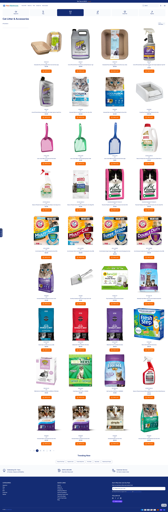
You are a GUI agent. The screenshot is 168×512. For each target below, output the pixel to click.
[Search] (143, 5)
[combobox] (150, 5)
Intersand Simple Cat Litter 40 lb (115, 438)
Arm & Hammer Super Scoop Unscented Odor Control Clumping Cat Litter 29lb (114, 252)
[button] (164, 5)
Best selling (161, 24)
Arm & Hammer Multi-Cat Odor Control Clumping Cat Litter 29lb (80, 251)
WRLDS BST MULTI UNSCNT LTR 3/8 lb (80, 344)
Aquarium (5, 485)
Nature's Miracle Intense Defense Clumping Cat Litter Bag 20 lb (80, 204)
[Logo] (11, 5)
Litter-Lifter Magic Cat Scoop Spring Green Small (80, 158)
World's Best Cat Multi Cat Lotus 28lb (46, 344)
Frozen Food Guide (61, 498)
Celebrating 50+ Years (13, 470)
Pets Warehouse (9, 509)
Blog (58, 499)
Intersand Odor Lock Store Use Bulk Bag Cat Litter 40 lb (114, 112)
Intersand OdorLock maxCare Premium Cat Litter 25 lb (80, 112)
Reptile (4, 494)
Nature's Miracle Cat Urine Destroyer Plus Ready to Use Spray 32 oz (46, 204)
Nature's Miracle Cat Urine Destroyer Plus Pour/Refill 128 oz (149, 158)
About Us (59, 487)
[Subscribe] (163, 488)
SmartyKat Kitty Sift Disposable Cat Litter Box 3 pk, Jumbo (114, 64)
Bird (4, 490)
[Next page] (53, 450)
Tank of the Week (61, 496)
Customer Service (122, 470)
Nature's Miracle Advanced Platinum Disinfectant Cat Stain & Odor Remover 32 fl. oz (149, 392)
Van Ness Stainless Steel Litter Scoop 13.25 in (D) (80, 298)
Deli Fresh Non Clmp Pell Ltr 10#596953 (115, 391)
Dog (4, 487)
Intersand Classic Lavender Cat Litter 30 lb (80, 438)
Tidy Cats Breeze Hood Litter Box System (115, 298)
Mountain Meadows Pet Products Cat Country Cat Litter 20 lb (115, 204)
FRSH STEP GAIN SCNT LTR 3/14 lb (149, 344)
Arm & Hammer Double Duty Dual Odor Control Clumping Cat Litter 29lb (149, 251)
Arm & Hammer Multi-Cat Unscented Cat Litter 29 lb (46, 251)
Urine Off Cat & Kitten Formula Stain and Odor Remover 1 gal (80, 64)
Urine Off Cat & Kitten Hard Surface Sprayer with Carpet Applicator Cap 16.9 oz (149, 65)
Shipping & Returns (62, 490)
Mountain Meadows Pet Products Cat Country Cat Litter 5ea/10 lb (149, 204)
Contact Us (60, 489)
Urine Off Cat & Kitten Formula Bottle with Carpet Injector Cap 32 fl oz (46, 112)
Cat (3, 489)
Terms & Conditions (62, 492)
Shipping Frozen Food (62, 494)
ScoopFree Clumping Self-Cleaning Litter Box (149, 112)
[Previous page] (31, 450)
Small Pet (5, 492)
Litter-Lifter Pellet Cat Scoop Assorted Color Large (114, 158)
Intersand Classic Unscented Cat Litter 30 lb (46, 438)
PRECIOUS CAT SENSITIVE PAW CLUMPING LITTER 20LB (46, 391)
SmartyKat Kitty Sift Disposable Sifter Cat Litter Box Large (46, 64)
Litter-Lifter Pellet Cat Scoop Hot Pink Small (46, 158)
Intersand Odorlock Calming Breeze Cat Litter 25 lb (149, 438)
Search (59, 485)
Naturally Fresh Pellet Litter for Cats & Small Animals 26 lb (149, 298)
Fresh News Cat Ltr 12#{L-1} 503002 (80, 391)
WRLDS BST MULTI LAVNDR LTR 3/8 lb (115, 344)
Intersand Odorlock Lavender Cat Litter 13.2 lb (46, 298)
